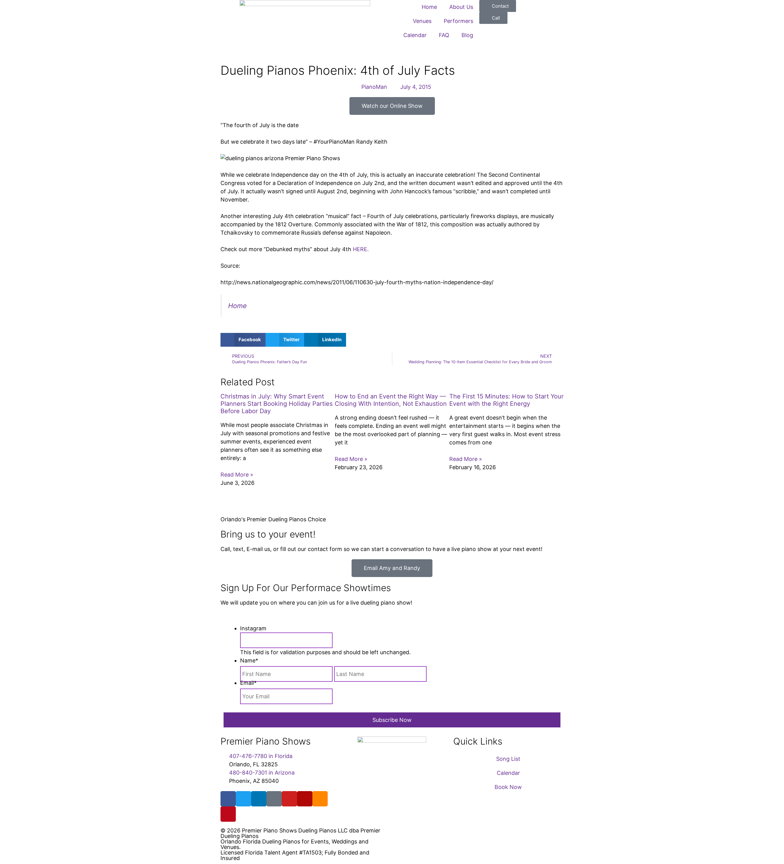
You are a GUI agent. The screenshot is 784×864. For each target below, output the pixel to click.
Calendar (415, 35)
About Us (461, 7)
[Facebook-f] (228, 798)
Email (248, 683)
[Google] (274, 798)
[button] (243, 340)
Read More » (237, 474)
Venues (422, 21)
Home (429, 7)
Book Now (508, 787)
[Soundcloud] (320, 798)
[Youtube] (289, 798)
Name (249, 660)
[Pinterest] (228, 814)
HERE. (361, 249)
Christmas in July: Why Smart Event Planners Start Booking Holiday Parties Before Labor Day (277, 404)
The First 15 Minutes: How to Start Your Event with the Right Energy (506, 400)
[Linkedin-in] (258, 798)
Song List (508, 759)
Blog (467, 35)
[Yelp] (304, 798)
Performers (458, 21)
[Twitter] (243, 798)
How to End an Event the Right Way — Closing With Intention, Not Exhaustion (391, 400)
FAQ (444, 35)
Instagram (253, 628)
